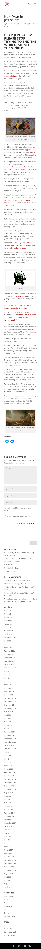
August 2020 (8, 712)
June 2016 (7, 880)
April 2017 (8, 847)
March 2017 (8, 850)
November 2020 (10, 701)
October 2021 (9, 664)
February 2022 (9, 651)
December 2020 (10, 698)
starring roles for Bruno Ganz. (17, 308)
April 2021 (8, 685)
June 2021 (7, 678)
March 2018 (8, 809)
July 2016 (7, 877)
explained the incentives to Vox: (15, 167)
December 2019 (10, 739)
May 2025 (7, 614)
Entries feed (8, 929)
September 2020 (10, 708)
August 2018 (8, 793)
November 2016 (10, 863)
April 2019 (8, 766)
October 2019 (9, 745)
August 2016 (8, 874)
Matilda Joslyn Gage (11, 568)
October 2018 (9, 786)
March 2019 (8, 769)
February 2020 (9, 732)
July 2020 (7, 715)
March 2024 (8, 631)
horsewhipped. (9, 320)
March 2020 (8, 729)
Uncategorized (9, 916)
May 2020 (7, 722)
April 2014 (8, 887)
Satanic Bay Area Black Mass (20, 580)
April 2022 (8, 648)
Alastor (6, 587)
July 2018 (7, 796)
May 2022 (7, 644)
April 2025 (8, 617)
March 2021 (8, 688)
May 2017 (7, 843)
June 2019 (7, 759)
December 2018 (10, 779)
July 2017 (7, 836)
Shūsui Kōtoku (9, 571)
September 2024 (10, 621)
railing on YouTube (17, 296)
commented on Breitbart (27, 315)
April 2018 (8, 806)
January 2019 (9, 776)
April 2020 (8, 725)
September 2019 (10, 749)
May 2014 (7, 884)
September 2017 (10, 830)
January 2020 (9, 735)
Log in (6, 925)
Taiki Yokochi (9, 564)
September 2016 (10, 870)
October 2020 (9, 705)
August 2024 (8, 624)
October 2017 (9, 826)
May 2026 (7, 610)
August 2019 (8, 752)
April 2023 (8, 634)
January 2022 (9, 654)
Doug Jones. (33, 332)
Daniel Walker (11, 24)
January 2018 (9, 816)
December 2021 (10, 658)
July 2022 (7, 641)
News (6, 903)
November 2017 (10, 823)
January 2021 (9, 695)
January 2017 (9, 857)
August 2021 (8, 671)
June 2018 (7, 799)
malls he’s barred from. (17, 248)
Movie (6, 899)
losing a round (27, 380)
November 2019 (10, 742)
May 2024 (7, 627)
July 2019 (7, 755)
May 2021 (7, 681)
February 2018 (9, 813)
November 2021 (10, 661)
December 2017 (10, 820)
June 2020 (7, 718)
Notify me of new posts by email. (19, 516)
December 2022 (10, 637)
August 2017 (8, 833)
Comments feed (10, 932)
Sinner (6, 913)
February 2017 (9, 853)
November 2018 (10, 782)
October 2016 (9, 867)
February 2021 (9, 691)
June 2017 (7, 840)
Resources (8, 906)
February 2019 (9, 772)
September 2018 (10, 789)
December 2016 (10, 860)
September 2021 (10, 668)
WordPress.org (9, 935)
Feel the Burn (9, 896)
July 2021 (7, 675)
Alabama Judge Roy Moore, (21, 243)
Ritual (6, 909)
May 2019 (7, 762)
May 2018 (7, 803)
